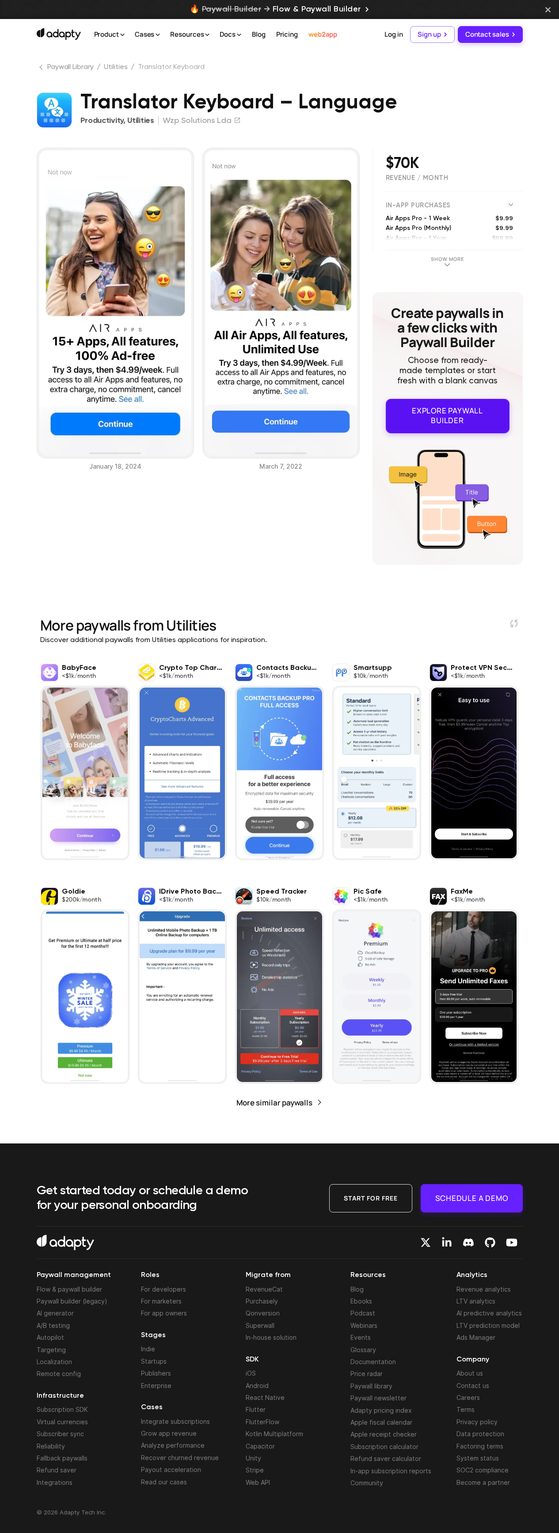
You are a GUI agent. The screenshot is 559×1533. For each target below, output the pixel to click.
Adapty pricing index (381, 1410)
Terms (465, 1409)
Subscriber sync (60, 1433)
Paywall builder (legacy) (72, 1301)
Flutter (256, 1409)
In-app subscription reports (390, 1471)
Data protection (480, 1433)
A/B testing (53, 1325)
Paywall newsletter (378, 1398)
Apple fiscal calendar (381, 1422)
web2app (322, 34)
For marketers (161, 1301)
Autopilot (50, 1337)
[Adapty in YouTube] (512, 1242)
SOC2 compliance (482, 1470)
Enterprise (156, 1385)
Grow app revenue (169, 1433)
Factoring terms (479, 1446)
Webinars (363, 1325)
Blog (259, 34)
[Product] (122, 35)
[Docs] (239, 35)
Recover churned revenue (180, 1457)
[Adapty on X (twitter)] (425, 1242)
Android (257, 1385)
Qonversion (263, 1313)
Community (366, 1483)
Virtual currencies (62, 1422)
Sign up (429, 34)
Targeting (51, 1349)
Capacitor (260, 1446)
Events (360, 1337)
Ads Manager (475, 1337)
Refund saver (56, 1470)
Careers (468, 1397)
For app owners (164, 1313)
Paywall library (371, 1386)
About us (469, 1373)
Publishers (156, 1373)
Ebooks (361, 1301)
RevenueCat (264, 1289)
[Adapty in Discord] (468, 1242)
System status (477, 1458)
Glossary (363, 1349)
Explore (447, 415)
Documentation (373, 1361)
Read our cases (164, 1482)
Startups (154, 1361)
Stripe (255, 1470)
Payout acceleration (171, 1469)
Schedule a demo (471, 1198)
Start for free (371, 1198)
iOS (251, 1373)
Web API (258, 1482)
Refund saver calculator (385, 1458)
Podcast (362, 1313)
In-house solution (271, 1337)
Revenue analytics (483, 1289)
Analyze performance (173, 1445)
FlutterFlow (262, 1422)
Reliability (51, 1446)
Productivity (101, 121)
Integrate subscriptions (175, 1421)
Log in (393, 34)
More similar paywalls (274, 1102)
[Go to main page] (59, 34)
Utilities (115, 67)
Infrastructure (60, 1395)
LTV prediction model (488, 1325)
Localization (54, 1361)
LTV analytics (475, 1301)
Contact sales (487, 34)
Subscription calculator (384, 1446)
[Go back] (42, 69)
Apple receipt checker (383, 1434)
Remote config (59, 1373)
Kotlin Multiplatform (274, 1433)
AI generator (55, 1313)
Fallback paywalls (62, 1458)
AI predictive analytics (489, 1313)
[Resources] (207, 35)
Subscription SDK (62, 1409)
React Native (265, 1397)
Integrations (54, 1482)
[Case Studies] (157, 35)
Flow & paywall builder (69, 1289)
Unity (253, 1458)
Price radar (366, 1373)
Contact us (472, 1385)
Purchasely (262, 1301)
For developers (163, 1289)
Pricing (287, 34)
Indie (148, 1349)
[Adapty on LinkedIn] (446, 1242)
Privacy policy (477, 1422)
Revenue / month (417, 178)
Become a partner (483, 1482)
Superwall (260, 1325)
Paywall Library (70, 67)
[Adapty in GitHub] (490, 1242)
